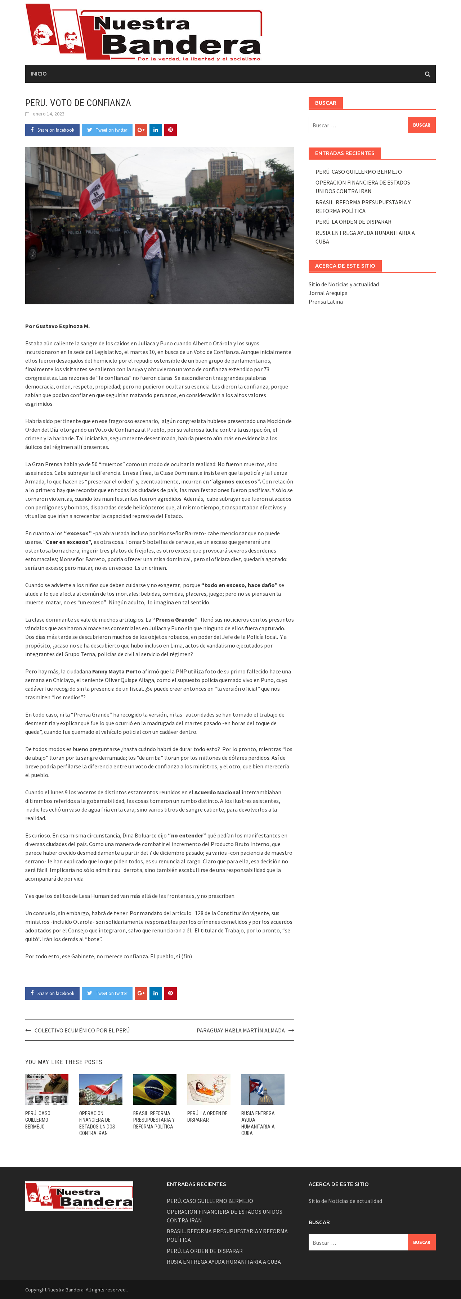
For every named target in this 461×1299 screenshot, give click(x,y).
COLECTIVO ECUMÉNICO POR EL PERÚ (82, 1030)
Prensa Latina (326, 301)
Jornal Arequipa (328, 292)
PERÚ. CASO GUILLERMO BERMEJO (37, 1119)
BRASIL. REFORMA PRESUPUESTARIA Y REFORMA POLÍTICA (154, 1119)
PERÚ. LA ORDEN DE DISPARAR (353, 221)
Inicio (39, 74)
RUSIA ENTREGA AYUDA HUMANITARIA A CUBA (224, 1261)
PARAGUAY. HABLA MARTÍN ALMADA (241, 1030)
